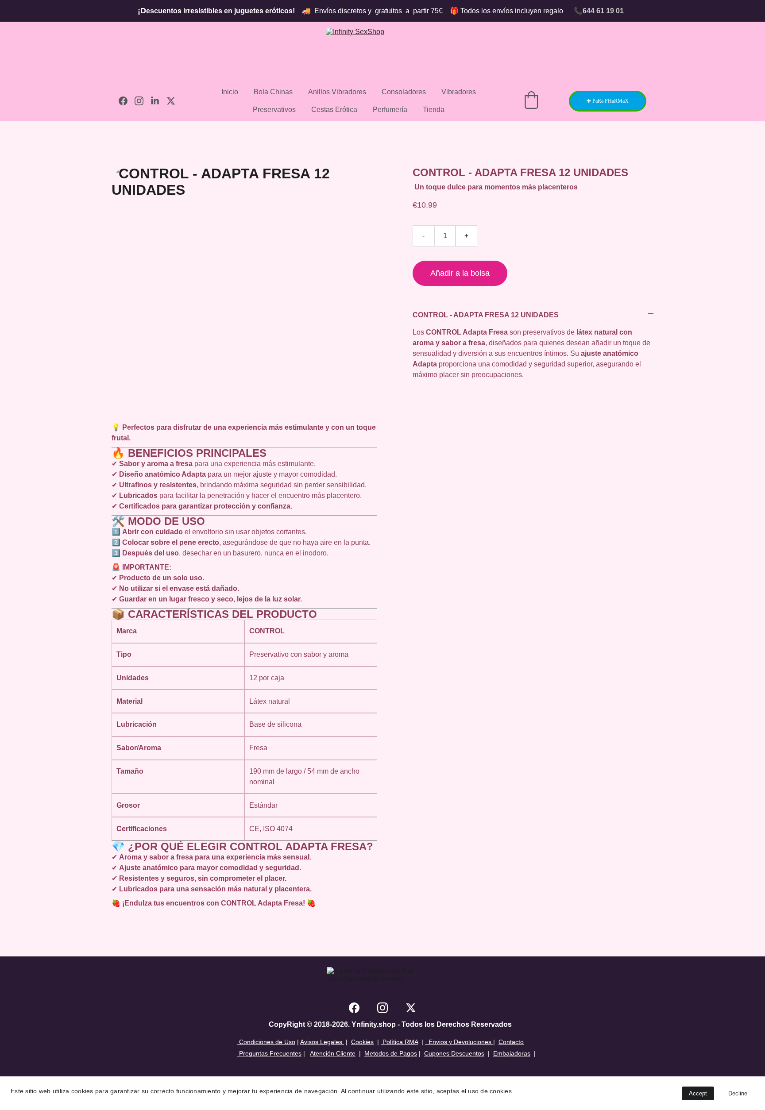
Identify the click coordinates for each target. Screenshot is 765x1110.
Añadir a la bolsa (460, 273)
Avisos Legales (322, 1041)
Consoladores (404, 92)
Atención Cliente (332, 1053)
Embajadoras (511, 1053)
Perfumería (390, 109)
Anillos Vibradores (337, 92)
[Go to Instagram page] (143, 100)
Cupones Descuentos (454, 1053)
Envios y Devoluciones (458, 1041)
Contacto (511, 1041)
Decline (737, 1093)
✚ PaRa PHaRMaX (608, 101)
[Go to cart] (531, 101)
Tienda (433, 109)
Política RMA (399, 1041)
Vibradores (458, 92)
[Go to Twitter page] (170, 100)
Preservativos (274, 109)
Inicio (229, 92)
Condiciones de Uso (266, 1041)
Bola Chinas (273, 92)
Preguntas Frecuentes (269, 1053)
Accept (698, 1093)
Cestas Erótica (334, 109)
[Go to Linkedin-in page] (158, 100)
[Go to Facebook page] (127, 100)
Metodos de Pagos (390, 1053)
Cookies (362, 1041)
